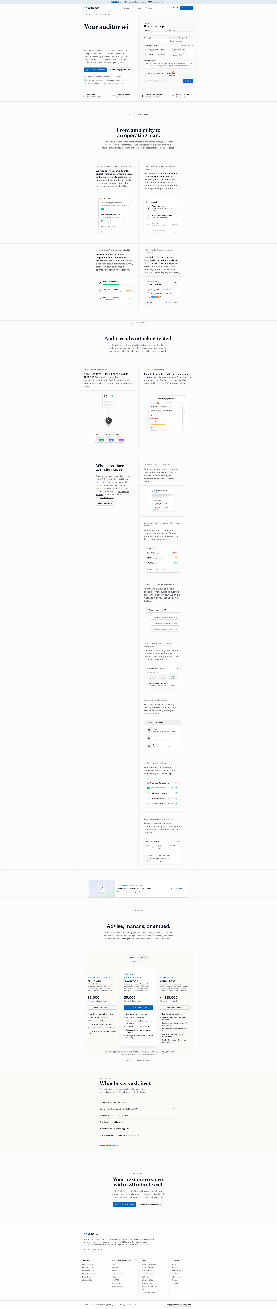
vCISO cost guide (123, 939)
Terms (129, 1305)
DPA (134, 1305)
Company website (178, 38)
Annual (143, 957)
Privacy (122, 1305)
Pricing (138, 8)
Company (149, 8)
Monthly (133, 957)
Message (150, 60)
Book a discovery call (97, 70)
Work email (173, 30)
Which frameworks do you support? (114, 1129)
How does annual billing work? (112, 1122)
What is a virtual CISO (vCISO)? (112, 1102)
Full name (147, 30)
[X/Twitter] (89, 1249)
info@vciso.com (96, 1249)
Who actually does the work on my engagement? (119, 1135)
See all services (104, 503)
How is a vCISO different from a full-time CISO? (119, 1109)
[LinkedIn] (85, 1249)
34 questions (111, 1145)
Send (187, 81)
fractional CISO (107, 497)
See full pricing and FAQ (137, 1060)
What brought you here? (152, 45)
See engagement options (149, 1204)
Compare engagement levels (120, 70)
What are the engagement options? (114, 1115)
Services (125, 8)
